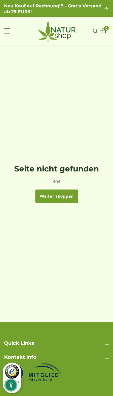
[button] (11, 385)
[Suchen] (96, 30)
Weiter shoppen (57, 196)
